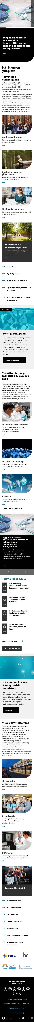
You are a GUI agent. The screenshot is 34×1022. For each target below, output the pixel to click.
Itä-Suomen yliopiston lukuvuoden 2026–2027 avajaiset (17, 599)
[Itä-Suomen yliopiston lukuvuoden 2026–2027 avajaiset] (4, 604)
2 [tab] (8, 27)
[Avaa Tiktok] (15, 993)
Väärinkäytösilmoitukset (17, 1008)
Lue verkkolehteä (12, 360)
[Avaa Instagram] (10, 989)
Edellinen (8, 572)
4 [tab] (20, 27)
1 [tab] (3, 27)
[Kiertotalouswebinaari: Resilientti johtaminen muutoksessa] (4, 618)
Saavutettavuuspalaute (11, 1004)
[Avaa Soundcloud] (28, 989)
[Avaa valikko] (32, 1018)
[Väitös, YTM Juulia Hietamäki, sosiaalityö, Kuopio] (4, 632)
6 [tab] (31, 27)
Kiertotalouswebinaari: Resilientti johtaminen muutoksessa (18, 613)
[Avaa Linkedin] (19, 989)
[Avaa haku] (19, 1018)
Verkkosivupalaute (17, 1013)
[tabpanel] (17, 45)
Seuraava (32, 13)
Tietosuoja (26, 1004)
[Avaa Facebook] (5, 989)
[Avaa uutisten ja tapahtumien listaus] (23, 1018)
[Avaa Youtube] (14, 989)
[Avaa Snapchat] (23, 989)
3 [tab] (14, 27)
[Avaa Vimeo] (19, 993)
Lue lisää (8, 710)
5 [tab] (25, 27)
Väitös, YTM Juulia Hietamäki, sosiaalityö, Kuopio (18, 627)
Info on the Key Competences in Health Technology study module (19, 586)
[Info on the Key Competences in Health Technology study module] (4, 591)
